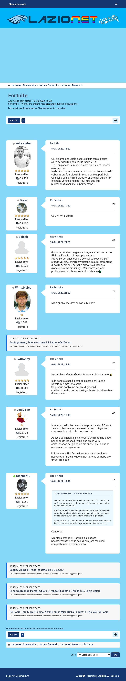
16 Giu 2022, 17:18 (60, 415)
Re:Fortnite (56, 200)
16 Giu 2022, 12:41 (60, 364)
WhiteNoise (23, 287)
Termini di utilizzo (96, 675)
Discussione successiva (51, 108)
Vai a (73, 654)
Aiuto (79, 675)
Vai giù (13, 120)
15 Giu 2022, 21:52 (60, 293)
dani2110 (23, 410)
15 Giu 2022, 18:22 (60, 148)
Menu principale (17, 4)
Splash (23, 237)
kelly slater (23, 143)
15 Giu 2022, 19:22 (60, 205)
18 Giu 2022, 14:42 (60, 481)
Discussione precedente (22, 108)
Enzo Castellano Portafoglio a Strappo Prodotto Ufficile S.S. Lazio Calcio (55, 591)
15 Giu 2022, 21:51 (60, 242)
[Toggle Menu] (116, 4)
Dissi (23, 200)
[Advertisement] (63, 58)
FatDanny (23, 359)
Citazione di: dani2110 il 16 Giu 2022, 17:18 (74, 493)
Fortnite (17, 95)
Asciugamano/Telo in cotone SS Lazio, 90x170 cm (40, 342)
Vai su (13, 635)
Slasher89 (23, 476)
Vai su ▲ (115, 675)
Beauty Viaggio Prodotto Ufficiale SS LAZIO (37, 569)
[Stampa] (115, 120)
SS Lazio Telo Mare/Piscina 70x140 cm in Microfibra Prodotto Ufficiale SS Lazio (59, 612)
